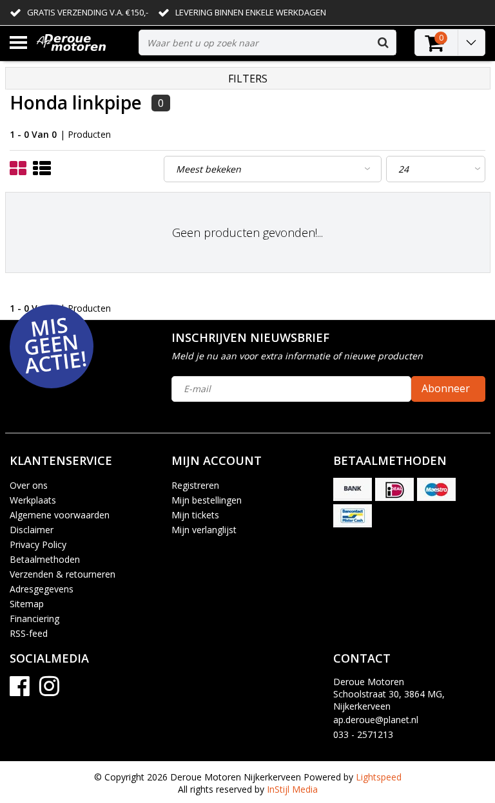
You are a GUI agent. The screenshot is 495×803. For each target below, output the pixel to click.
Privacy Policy (38, 544)
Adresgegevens (41, 589)
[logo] (83, 43)
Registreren (195, 485)
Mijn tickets (195, 515)
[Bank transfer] (352, 489)
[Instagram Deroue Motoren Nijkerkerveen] (49, 691)
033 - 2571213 (363, 734)
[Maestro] (436, 489)
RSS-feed (29, 633)
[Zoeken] (382, 42)
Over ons (29, 485)
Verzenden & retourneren (62, 574)
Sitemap (27, 604)
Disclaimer (31, 530)
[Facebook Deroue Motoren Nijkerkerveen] (20, 691)
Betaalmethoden (45, 559)
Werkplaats (33, 500)
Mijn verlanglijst (204, 530)
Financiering (34, 618)
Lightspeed (379, 777)
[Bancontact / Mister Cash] (352, 515)
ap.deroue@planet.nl (375, 719)
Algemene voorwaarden (60, 515)
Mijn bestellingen (206, 500)
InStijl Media (292, 789)
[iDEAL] (394, 489)
